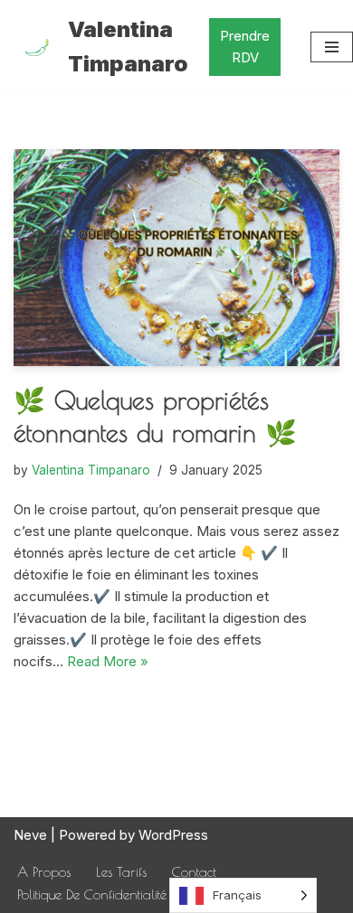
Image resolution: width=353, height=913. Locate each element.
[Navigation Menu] (331, 47)
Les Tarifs (121, 872)
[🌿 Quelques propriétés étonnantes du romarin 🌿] (176, 257)
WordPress (173, 834)
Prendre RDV (245, 46)
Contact (194, 872)
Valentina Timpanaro (91, 470)
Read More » (107, 661)
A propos (44, 872)
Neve (30, 834)
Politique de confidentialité (92, 894)
